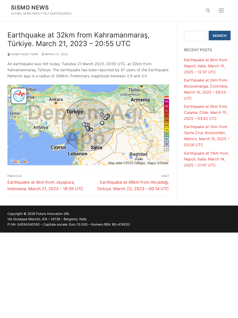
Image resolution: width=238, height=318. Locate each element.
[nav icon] (221, 10)
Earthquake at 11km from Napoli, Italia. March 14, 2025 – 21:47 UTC (206, 159)
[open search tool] (208, 10)
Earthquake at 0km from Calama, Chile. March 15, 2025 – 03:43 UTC (205, 112)
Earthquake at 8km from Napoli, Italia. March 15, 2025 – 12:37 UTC (205, 66)
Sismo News (30, 7)
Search (219, 35)
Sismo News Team (24, 54)
